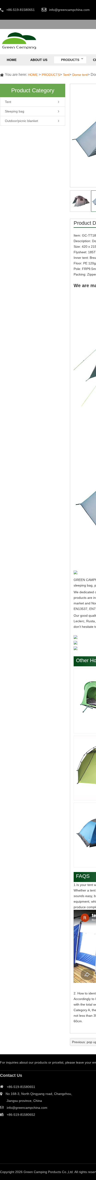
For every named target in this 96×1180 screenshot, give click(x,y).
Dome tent (80, 75)
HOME (33, 75)
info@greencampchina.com (69, 10)
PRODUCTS (51, 75)
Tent (66, 75)
